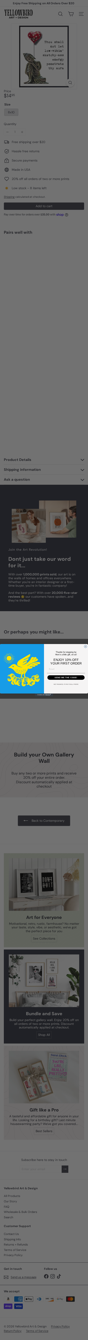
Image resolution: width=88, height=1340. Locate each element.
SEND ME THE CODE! (66, 677)
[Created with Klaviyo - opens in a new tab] (44, 695)
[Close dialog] (85, 646)
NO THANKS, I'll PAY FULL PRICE (66, 684)
